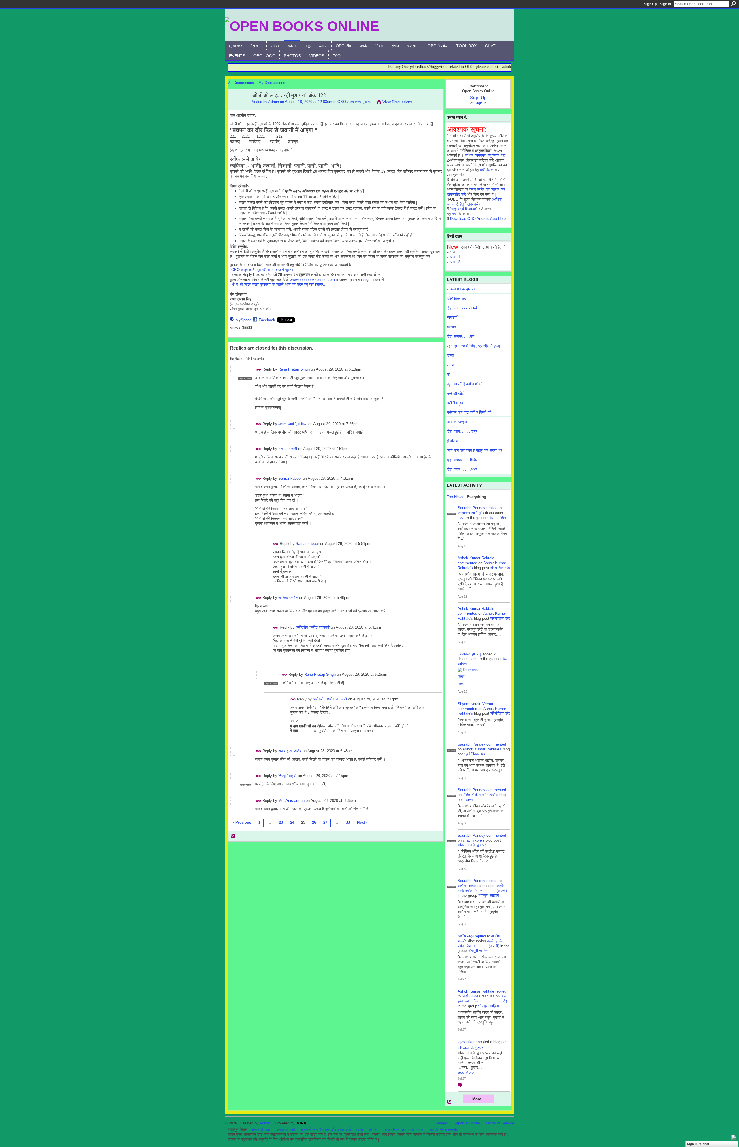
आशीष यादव (466, 936)
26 (314, 822)
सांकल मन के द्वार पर (461, 289)
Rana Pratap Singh (294, 369)
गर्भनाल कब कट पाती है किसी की (469, 412)
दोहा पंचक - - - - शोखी (462, 308)
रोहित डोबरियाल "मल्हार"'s (480, 795)
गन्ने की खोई (455, 393)
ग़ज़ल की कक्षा (261, 1129)
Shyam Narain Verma (475, 704)
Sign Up (650, 4)
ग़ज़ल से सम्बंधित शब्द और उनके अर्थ (326, 1129)
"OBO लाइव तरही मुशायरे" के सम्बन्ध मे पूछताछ (262, 270)
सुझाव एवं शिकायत (463, 209)
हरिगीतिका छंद (456, 298)
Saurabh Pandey (471, 508)
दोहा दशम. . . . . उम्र (462, 431)
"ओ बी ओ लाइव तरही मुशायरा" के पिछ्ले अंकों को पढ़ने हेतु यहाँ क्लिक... (278, 284)
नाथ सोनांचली (287, 449)
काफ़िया (374, 1129)
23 (281, 822)
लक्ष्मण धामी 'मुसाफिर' (292, 424)
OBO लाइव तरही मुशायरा (354, 102)
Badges (441, 1123)
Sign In (665, 4)
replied (491, 508)
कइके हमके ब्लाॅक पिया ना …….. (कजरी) (482, 888)
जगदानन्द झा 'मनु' (469, 654)
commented (467, 563)
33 (348, 822)
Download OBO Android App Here (478, 218)
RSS (233, 836)
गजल (461, 517)
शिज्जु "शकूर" (287, 776)
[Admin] (237, 108)
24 (292, 822)
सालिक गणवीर (288, 597)
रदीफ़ (359, 1129)
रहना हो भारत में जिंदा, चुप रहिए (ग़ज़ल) (473, 346)
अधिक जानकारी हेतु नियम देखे (485, 155)
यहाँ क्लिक (487, 170)
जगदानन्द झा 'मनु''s (471, 513)
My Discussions (271, 83)
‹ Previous (242, 822)
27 (325, 822)
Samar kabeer (290, 478)
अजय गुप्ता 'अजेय (289, 751)
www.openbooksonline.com (312, 279)
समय (450, 365)
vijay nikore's (473, 840)
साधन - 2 (453, 262)
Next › (362, 822)
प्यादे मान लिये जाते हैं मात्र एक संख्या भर (474, 450)
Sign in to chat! (698, 1144)
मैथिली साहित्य (496, 517)
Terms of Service (500, 1123)
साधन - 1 (453, 257)
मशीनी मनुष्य (455, 403)
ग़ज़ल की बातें (286, 1129)
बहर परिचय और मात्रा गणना (404, 1129)
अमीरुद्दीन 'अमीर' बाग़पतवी (313, 627)
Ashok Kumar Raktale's (482, 749)
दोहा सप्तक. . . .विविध (462, 460)
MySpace (243, 320)
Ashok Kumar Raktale (476, 558)
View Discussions (397, 102)
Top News (455, 497)
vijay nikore (467, 1042)
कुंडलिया (452, 441)
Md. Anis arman (291, 800)
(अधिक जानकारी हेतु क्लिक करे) (474, 201)
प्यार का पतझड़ (457, 422)
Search (733, 3)
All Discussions (241, 83)
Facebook (267, 320)
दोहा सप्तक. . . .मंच (460, 336)
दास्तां (450, 355)
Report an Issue (467, 1123)
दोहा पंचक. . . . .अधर (462, 469)
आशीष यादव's (467, 885)
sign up (369, 279)
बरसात (451, 327)
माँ (448, 374)
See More (466, 1072)
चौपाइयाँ (452, 317)
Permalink (258, 369)
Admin (273, 102)
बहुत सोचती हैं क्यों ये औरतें (464, 384)
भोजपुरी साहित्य (488, 895)
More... (478, 1099)
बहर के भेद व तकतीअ (443, 1129)
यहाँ (454, 214)
